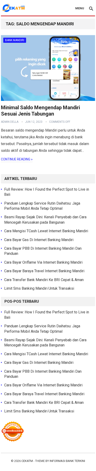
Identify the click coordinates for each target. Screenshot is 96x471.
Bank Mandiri (14, 40)
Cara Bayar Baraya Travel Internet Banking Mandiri (44, 271)
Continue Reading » (17, 159)
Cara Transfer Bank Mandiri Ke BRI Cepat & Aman (44, 280)
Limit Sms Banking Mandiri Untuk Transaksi (39, 288)
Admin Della (9, 121)
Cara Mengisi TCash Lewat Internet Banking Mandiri (46, 231)
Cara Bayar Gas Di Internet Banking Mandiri (38, 240)
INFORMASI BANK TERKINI (67, 461)
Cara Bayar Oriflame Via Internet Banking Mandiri (43, 262)
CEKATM (27, 461)
